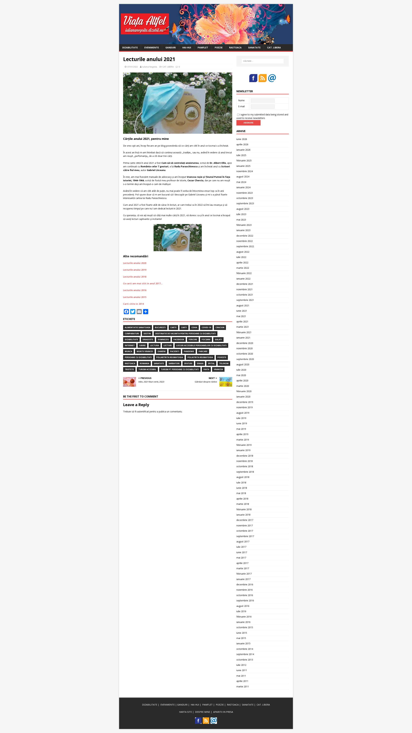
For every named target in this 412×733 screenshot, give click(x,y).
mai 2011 (241, 675)
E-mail (241, 106)
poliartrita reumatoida (169, 357)
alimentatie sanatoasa (137, 327)
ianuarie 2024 (243, 187)
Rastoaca (130, 363)
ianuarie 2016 (243, 622)
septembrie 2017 (245, 536)
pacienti (174, 351)
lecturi (168, 345)
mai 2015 (241, 638)
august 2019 (242, 412)
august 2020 (242, 364)
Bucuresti (160, 327)
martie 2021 (242, 326)
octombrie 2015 (244, 627)
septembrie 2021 (245, 299)
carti (184, 327)
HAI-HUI (186, 47)
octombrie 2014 (244, 648)
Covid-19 (206, 327)
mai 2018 (241, 493)
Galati (218, 339)
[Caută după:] (262, 61)
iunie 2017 (241, 552)
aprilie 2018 (242, 498)
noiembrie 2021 (244, 289)
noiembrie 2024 (244, 171)
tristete (129, 369)
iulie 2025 (241, 155)
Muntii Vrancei (145, 351)
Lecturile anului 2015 (134, 297)
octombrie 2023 (244, 198)
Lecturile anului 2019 (134, 269)
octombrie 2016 (244, 595)
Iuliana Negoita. (149, 66)
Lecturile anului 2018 (134, 276)
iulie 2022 (241, 257)
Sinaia (200, 363)
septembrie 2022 (245, 246)
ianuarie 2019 (243, 450)
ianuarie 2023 (243, 230)
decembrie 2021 (244, 283)
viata (206, 369)
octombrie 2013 (244, 659)
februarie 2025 (244, 160)
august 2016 (242, 605)
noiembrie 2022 (244, 241)
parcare (203, 351)
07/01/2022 (132, 66)
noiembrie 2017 (244, 525)
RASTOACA (235, 47)
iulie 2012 (241, 664)
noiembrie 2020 (244, 348)
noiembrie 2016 (244, 589)
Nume (241, 100)
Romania (144, 363)
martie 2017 (242, 568)
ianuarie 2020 (243, 396)
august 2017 (242, 541)
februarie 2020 (244, 391)
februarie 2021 (244, 332)
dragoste (148, 339)
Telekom (224, 363)
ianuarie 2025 (243, 165)
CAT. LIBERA (274, 47)
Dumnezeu (163, 339)
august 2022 (242, 251)
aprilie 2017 (242, 563)
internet (130, 345)
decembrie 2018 (244, 455)
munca (128, 351)
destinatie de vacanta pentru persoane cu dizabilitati (185, 333)
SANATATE (254, 47)
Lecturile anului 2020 (134, 263)
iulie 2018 (241, 482)
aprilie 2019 (242, 434)
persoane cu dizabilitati (138, 357)
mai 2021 (241, 316)
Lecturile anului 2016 (134, 290)
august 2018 (242, 477)
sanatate (159, 363)
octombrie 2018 (244, 466)
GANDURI (170, 47)
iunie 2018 (241, 487)
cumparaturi (132, 333)
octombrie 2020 (244, 353)
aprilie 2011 (242, 681)
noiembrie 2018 (244, 461)
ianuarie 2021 (243, 337)
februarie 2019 (244, 444)
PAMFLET (203, 47)
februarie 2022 (244, 273)
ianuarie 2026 (243, 149)
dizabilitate (131, 339)
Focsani (206, 339)
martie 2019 (242, 439)
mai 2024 (241, 182)
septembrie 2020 (245, 359)
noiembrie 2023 (244, 192)
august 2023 (242, 208)
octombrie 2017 (244, 530)
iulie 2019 (241, 418)
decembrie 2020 (244, 343)
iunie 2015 (241, 632)
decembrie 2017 (244, 520)
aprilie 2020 (242, 380)
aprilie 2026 (242, 144)
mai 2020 (241, 375)
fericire (193, 339)
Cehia (194, 327)
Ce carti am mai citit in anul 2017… (143, 283)
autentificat (143, 411)
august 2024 (242, 176)
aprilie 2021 (242, 321)
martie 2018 (242, 503)
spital (211, 363)
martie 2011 (242, 686)
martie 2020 (242, 385)
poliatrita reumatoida (200, 357)
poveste (221, 357)
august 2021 (242, 305)
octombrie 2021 (244, 294)
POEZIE (219, 47)
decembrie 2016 (244, 584)
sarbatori (174, 363)
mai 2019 (241, 428)
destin (147, 333)
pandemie (189, 351)
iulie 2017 (241, 546)
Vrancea (218, 369)
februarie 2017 (244, 573)
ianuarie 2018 (243, 514)
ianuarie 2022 (243, 278)
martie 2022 (242, 267)
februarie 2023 (244, 224)
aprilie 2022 (242, 262)
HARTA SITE (185, 711)
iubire (142, 345)
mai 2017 (241, 557)
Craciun (219, 327)
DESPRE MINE (202, 711)
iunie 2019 (241, 423)
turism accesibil (147, 369)
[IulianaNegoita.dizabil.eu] (206, 42)
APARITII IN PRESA (223, 711)
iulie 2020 (241, 369)
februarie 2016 (244, 616)
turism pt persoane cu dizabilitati (180, 369)
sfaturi (188, 363)
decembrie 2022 (244, 235)
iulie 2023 (241, 214)
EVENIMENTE (151, 47)
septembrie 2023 (245, 203)
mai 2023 (241, 219)
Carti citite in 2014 (133, 303)
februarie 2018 (244, 509)
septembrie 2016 (245, 600)
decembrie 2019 (244, 402)
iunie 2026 (241, 139)
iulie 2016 (241, 611)
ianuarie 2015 (243, 643)
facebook (178, 339)
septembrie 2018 (245, 471)
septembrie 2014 (245, 654)
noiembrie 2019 (244, 407)
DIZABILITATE (130, 47)
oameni (162, 351)
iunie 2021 (241, 310)
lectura (154, 345)
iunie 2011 (241, 670)
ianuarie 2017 (243, 579)
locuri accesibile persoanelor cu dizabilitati (201, 345)
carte (173, 327)
